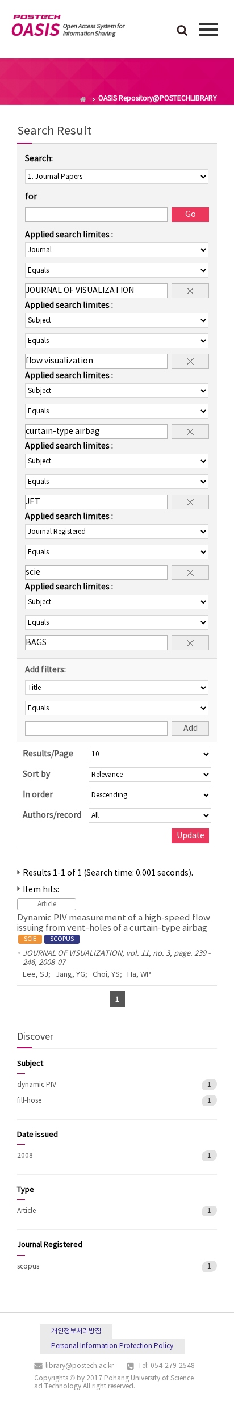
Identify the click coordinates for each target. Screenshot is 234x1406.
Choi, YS (106, 974)
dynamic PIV (36, 1085)
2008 (25, 1156)
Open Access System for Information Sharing (68, 28)
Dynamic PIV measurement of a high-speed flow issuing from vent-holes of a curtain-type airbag (113, 928)
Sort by (36, 774)
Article (26, 1211)
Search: (39, 159)
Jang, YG (70, 974)
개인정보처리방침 (76, 1331)
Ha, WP (139, 974)
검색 (182, 31)
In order (38, 795)
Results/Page (48, 754)
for (31, 197)
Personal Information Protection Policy (112, 1346)
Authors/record (52, 815)
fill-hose (29, 1100)
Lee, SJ (35, 974)
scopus (28, 1266)
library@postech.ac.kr (79, 1366)
